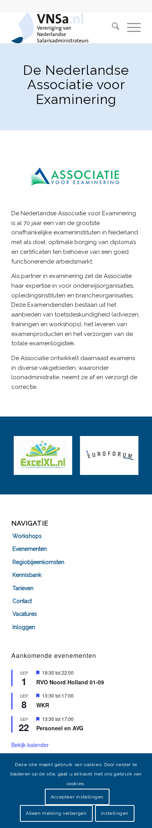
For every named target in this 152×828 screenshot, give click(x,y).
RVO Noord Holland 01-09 (70, 682)
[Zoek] (111, 27)
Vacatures (24, 614)
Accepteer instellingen (77, 797)
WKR (42, 705)
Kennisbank (26, 575)
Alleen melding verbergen (56, 813)
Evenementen (29, 549)
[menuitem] (111, 27)
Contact (22, 601)
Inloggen (23, 627)
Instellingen (115, 813)
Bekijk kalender (30, 745)
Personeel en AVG (59, 728)
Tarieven (23, 588)
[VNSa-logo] (63, 27)
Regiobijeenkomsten (38, 562)
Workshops (27, 536)
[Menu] (130, 27)
